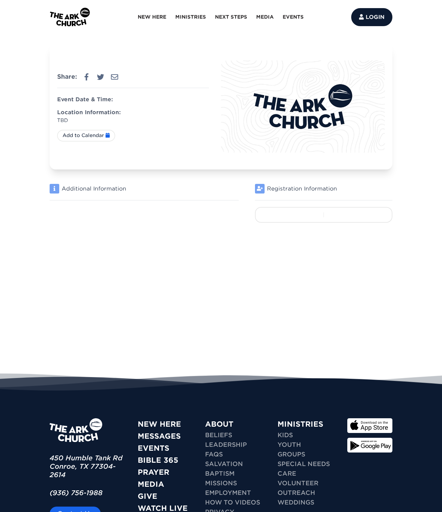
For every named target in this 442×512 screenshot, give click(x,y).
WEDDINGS (296, 502)
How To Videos (232, 502)
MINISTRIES (190, 17)
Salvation (224, 464)
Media (151, 484)
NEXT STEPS (231, 17)
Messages (159, 436)
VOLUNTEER (298, 483)
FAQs (214, 454)
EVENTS (293, 17)
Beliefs (218, 435)
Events (153, 448)
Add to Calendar (84, 135)
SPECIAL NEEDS (304, 464)
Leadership (226, 444)
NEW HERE (152, 17)
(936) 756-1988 (76, 493)
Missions (221, 483)
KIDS (285, 435)
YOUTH (289, 444)
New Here (159, 424)
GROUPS (291, 454)
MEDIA (265, 17)
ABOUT (219, 424)
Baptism (220, 473)
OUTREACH (296, 492)
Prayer (153, 472)
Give (147, 496)
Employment (228, 492)
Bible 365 (158, 460)
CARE (287, 473)
